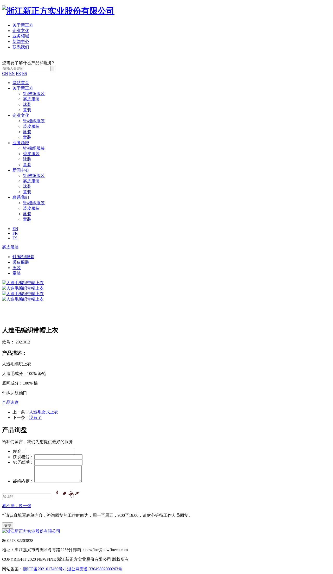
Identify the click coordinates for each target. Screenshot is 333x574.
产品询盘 (10, 402)
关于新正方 (22, 25)
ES (24, 73)
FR (18, 73)
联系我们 (20, 47)
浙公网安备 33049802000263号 (94, 569)
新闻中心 (20, 41)
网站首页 (20, 82)
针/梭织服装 (34, 93)
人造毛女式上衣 (43, 412)
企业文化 (20, 30)
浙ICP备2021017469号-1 (44, 569)
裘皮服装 (31, 99)
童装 (27, 110)
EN (12, 73)
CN (5, 73)
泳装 (27, 104)
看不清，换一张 (16, 505)
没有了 (35, 417)
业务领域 (20, 36)
